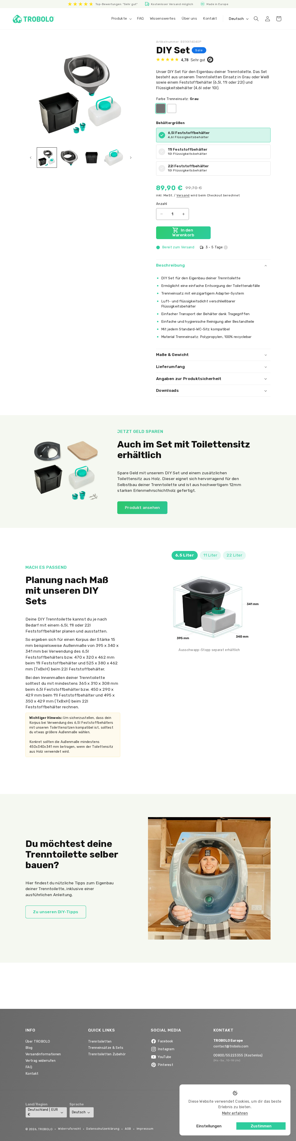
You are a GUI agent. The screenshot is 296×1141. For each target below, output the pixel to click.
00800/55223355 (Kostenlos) (238, 1055)
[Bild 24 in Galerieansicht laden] (114, 157)
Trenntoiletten (100, 1042)
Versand (183, 195)
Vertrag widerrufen (40, 1061)
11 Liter (210, 555)
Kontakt (31, 1074)
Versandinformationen (43, 1054)
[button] (121, 18)
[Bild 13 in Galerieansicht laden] (92, 157)
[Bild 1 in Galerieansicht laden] (47, 157)
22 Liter (234, 555)
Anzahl (161, 204)
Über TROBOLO (37, 1042)
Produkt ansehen (142, 507)
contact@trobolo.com (230, 1046)
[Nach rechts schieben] (131, 157)
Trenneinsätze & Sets (105, 1048)
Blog (28, 1048)
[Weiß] (171, 108)
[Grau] (160, 108)
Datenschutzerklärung (102, 1128)
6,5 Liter (184, 555)
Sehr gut (193, 60)
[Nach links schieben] (30, 157)
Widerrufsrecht (69, 1128)
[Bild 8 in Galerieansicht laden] (69, 157)
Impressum (145, 1128)
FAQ (28, 1067)
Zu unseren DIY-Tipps (55, 912)
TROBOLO (45, 1129)
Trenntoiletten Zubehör (107, 1054)
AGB (128, 1128)
